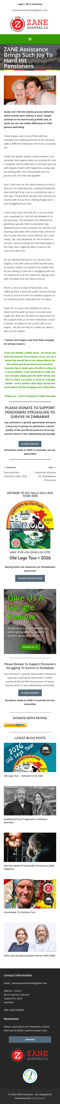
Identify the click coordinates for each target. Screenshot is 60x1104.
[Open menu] (30, 38)
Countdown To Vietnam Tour (20, 912)
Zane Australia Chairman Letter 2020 (15, 472)
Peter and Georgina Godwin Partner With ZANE (29, 955)
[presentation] (30, 757)
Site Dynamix (38, 1098)
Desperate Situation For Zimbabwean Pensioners (45, 474)
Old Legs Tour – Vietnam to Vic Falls (23, 775)
